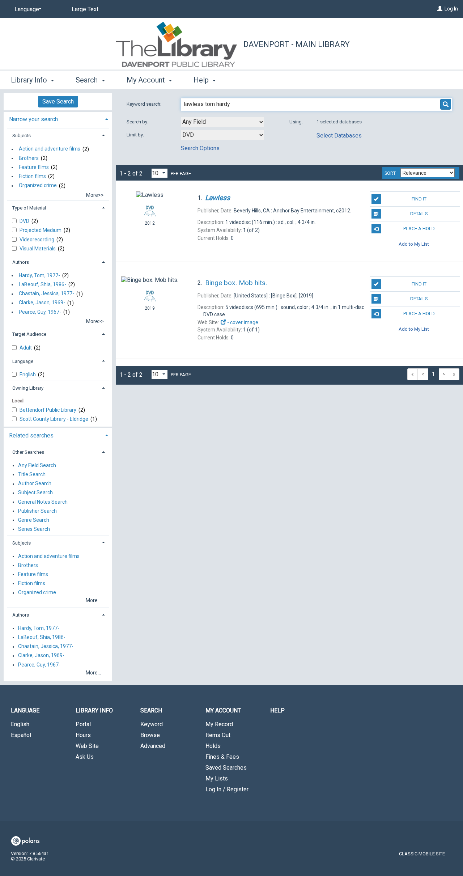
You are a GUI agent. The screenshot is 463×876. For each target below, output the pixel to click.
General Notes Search (43, 502)
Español (21, 735)
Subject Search (35, 493)
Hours (83, 735)
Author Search (34, 484)
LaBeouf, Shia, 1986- (42, 284)
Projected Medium (41, 230)
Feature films (34, 167)
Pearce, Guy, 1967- (40, 312)
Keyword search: (144, 104)
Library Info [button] (30, 80)
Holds (213, 745)
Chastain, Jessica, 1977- (46, 294)
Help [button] (202, 80)
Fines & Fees (222, 756)
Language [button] (22, 361)
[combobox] (222, 122)
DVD (25, 221)
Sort (390, 173)
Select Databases (339, 135)
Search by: (138, 121)
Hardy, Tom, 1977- (39, 275)
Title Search (32, 474)
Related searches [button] (31, 435)
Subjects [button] (21, 135)
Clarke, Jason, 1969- (42, 303)
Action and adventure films (49, 149)
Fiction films (32, 176)
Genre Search (33, 520)
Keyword (151, 724)
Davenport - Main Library (296, 44)
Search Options (200, 148)
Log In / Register (227, 789)
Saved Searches (226, 767)
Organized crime (38, 186)
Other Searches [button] (28, 452)
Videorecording (37, 239)
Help (277, 710)
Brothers (29, 158)
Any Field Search (37, 465)
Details (419, 213)
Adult (26, 348)
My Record (219, 724)
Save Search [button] (58, 101)
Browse (150, 735)
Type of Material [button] (29, 208)
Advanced (152, 745)
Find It (419, 199)
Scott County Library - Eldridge (54, 419)
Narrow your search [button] (33, 119)
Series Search (34, 529)
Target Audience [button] (29, 334)
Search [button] (87, 80)
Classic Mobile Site (422, 853)
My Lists (216, 778)
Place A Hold (419, 228)
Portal (83, 724)
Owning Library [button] (27, 388)
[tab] (58, 118)
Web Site (87, 745)
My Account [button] (147, 80)
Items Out (217, 735)
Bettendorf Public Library (48, 410)
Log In (451, 9)
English (28, 374)
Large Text (85, 9)
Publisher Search (37, 511)
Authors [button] (20, 262)
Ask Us (85, 756)
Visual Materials (38, 248)
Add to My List (414, 243)
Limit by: (136, 134)
